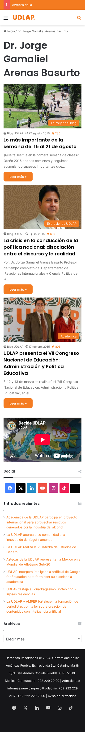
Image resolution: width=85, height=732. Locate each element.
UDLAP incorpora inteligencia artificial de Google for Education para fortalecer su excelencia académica (43, 577)
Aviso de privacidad (62, 696)
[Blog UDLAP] (23, 17)
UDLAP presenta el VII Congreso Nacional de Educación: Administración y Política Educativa (41, 363)
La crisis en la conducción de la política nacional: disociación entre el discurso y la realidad (41, 247)
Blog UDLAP (15, 133)
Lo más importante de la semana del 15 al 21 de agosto (40, 143)
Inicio (10, 31)
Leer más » (18, 177)
